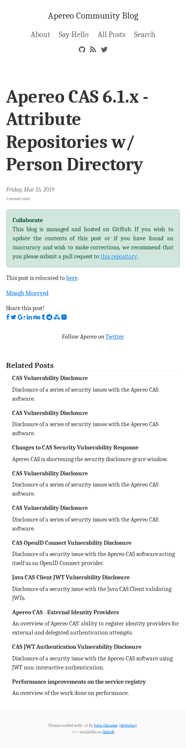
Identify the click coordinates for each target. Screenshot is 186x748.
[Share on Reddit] (49, 317)
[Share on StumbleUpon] (57, 317)
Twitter (114, 336)
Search (144, 34)
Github (108, 731)
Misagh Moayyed (27, 293)
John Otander (106, 725)
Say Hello (74, 34)
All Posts (111, 34)
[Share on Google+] (22, 317)
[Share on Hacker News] (64, 317)
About (40, 34)
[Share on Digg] (36, 317)
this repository (118, 256)
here (71, 278)
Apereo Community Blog (93, 15)
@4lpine (127, 725)
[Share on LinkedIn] (29, 317)
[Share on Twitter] (13, 317)
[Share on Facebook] (8, 317)
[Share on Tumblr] (43, 317)
